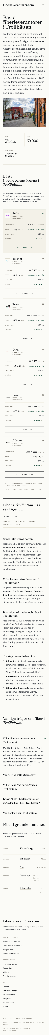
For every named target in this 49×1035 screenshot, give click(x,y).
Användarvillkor (9, 994)
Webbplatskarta (9, 1002)
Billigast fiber (8, 949)
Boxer (16, 395)
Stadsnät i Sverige (10, 964)
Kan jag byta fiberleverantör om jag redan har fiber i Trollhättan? (21, 800)
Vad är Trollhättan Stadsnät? (19, 774)
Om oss (6, 987)
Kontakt (6, 1006)
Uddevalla (25, 887)
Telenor (17, 258)
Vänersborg (26, 848)
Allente (16, 440)
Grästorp (25, 875)
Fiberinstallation (9, 976)
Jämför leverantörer (11, 953)
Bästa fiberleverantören (12, 946)
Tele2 (15, 304)
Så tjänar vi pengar (10, 991)
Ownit (16, 349)
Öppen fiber (7, 968)
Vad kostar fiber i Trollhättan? (20, 812)
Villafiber (6, 972)
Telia (15, 213)
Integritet (7, 998)
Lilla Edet (25, 858)
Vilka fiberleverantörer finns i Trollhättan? (19, 740)
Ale (21, 866)
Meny (42, 5)
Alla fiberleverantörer (11, 942)
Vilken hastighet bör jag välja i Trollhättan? (20, 786)
